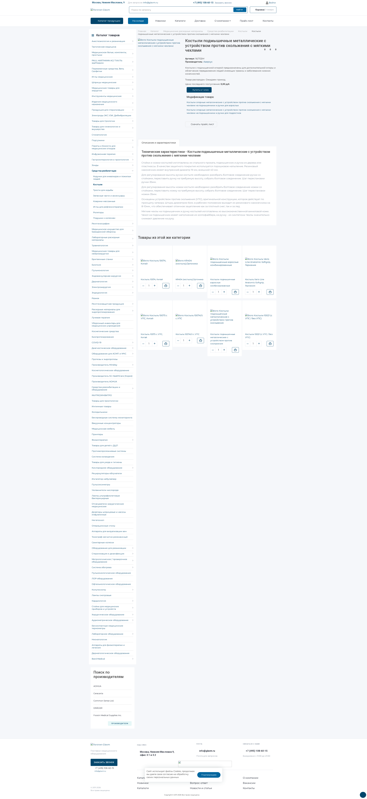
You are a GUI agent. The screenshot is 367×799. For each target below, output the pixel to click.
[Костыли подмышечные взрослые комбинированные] (224, 262)
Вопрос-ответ (199, 783)
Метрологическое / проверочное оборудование (109, 560)
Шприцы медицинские (104, 82)
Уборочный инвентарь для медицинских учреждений (106, 324)
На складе (138, 20)
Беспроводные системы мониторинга (112, 417)
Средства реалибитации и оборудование (106, 388)
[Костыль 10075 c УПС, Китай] (155, 317)
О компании (222, 20)
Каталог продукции (109, 20)
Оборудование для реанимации (109, 548)
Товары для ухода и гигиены (107, 462)
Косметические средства (105, 331)
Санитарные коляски (103, 542)
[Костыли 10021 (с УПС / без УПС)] (259, 317)
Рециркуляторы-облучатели (107, 473)
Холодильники (99, 412)
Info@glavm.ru (150, 2)
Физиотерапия (100, 440)
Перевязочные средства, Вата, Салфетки (108, 70)
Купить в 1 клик (201, 90)
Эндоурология (99, 292)
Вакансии (249, 783)
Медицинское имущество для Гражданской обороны (108, 230)
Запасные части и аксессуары (109, 195)
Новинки (160, 20)
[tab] (159, 142)
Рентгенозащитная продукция (108, 304)
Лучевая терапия (101, 317)
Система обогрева (101, 567)
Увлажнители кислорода (105, 490)
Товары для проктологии (105, 401)
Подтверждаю (208, 775)
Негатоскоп (98, 520)
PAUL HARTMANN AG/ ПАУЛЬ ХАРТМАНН (107, 61)
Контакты (268, 20)
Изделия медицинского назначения (104, 103)
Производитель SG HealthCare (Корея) (112, 376)
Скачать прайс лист (202, 124)
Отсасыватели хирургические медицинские (108, 505)
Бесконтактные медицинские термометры (107, 627)
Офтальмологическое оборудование (111, 584)
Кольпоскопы (99, 589)
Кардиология (99, 601)
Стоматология (99, 134)
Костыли (97, 184)
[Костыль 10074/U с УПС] (190, 317)
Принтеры (97, 434)
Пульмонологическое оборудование (111, 573)
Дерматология (99, 281)
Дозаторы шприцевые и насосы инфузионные (109, 513)
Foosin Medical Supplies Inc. (107, 715)
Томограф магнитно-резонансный (110, 537)
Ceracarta (98, 693)
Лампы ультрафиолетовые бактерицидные (106, 497)
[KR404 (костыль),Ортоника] (190, 262)
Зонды (95, 165)
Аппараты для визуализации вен (109, 531)
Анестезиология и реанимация (108, 41)
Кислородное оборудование (107, 468)
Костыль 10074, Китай (152, 279)
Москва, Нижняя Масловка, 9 (108, 2)
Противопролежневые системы (109, 451)
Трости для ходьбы (103, 190)
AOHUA (97, 686)
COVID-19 (96, 342)
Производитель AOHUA (104, 381)
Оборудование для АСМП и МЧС (109, 353)
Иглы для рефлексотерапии (108, 207)
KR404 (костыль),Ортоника (189, 279)
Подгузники (98, 140)
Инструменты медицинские (107, 96)
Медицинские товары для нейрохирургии (105, 252)
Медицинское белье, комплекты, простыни (109, 53)
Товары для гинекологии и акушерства (106, 127)
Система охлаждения (103, 456)
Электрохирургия (101, 287)
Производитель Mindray (104, 365)
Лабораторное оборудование (107, 634)
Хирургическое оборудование (108, 614)
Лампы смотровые (101, 595)
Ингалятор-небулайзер (104, 479)
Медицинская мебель (103, 428)
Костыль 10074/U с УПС (187, 334)
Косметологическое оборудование (110, 370)
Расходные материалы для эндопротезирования (106, 310)
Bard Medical (98, 659)
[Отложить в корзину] (165, 285)
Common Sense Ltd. (103, 700)
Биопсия (96, 265)
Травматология (100, 245)
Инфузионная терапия (103, 154)
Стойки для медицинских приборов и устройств (105, 607)
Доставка (200, 20)
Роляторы (98, 212)
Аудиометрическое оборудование (110, 620)
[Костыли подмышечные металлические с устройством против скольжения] (224, 316)
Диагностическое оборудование (109, 348)
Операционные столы (103, 525)
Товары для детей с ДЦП (105, 445)
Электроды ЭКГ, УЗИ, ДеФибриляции (111, 115)
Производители (119, 723)
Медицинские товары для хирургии (105, 89)
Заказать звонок (223, 2)
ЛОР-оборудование (102, 578)
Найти (239, 10)
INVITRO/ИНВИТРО (102, 395)
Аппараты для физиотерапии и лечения (108, 646)
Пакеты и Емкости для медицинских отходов (103, 147)
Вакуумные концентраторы (106, 423)
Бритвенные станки (102, 259)
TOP (362, 794)
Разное (95, 298)
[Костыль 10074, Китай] (155, 262)
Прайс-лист (246, 20)
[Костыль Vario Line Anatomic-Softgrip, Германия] (259, 262)
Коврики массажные (104, 201)
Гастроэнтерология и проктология (110, 159)
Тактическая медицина (104, 46)
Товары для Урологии (103, 121)
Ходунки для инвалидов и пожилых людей (112, 177)
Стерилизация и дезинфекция (108, 553)
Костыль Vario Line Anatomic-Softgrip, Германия (254, 282)
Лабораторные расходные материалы (106, 238)
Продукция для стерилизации (108, 110)
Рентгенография (100, 223)
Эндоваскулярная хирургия (106, 276)
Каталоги (180, 20)
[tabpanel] (207, 185)
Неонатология (99, 639)
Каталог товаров (108, 35)
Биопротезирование (103, 337)
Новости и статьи (201, 788)
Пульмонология (100, 270)
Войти (272, 2)
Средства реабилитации (104, 171)
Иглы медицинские (102, 77)
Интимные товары (101, 406)
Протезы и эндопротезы (105, 359)
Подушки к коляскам (104, 218)
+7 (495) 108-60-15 (203, 2)
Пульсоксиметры (101, 484)
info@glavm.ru (100, 771)
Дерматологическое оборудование (110, 653)
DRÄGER (97, 708)
